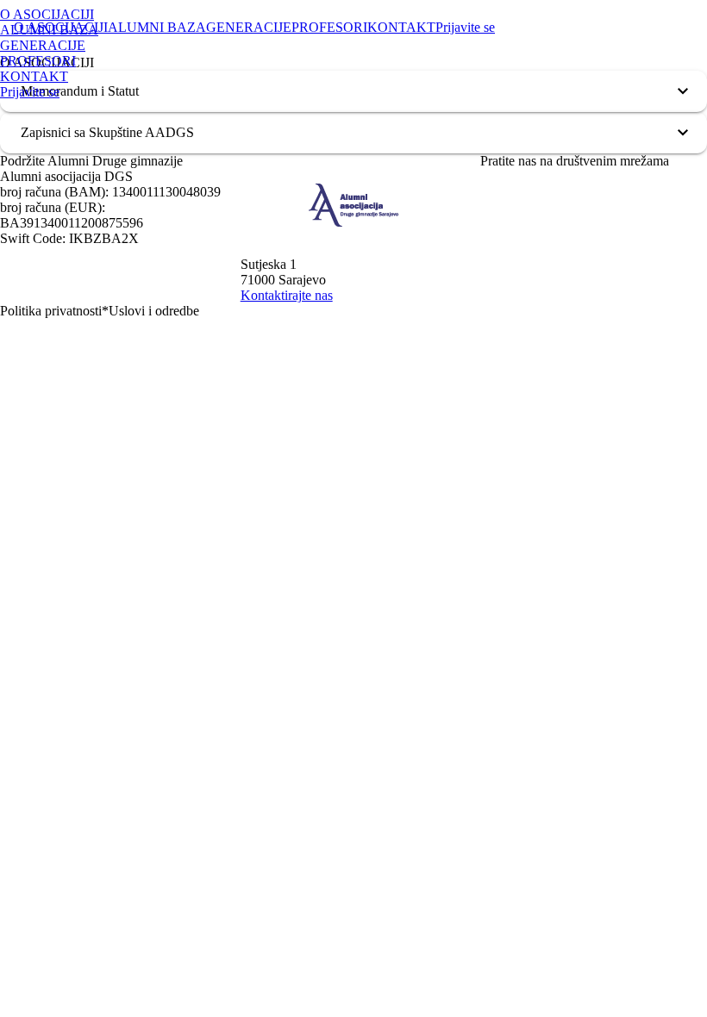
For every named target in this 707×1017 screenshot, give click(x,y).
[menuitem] (155, 14)
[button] (353, 91)
